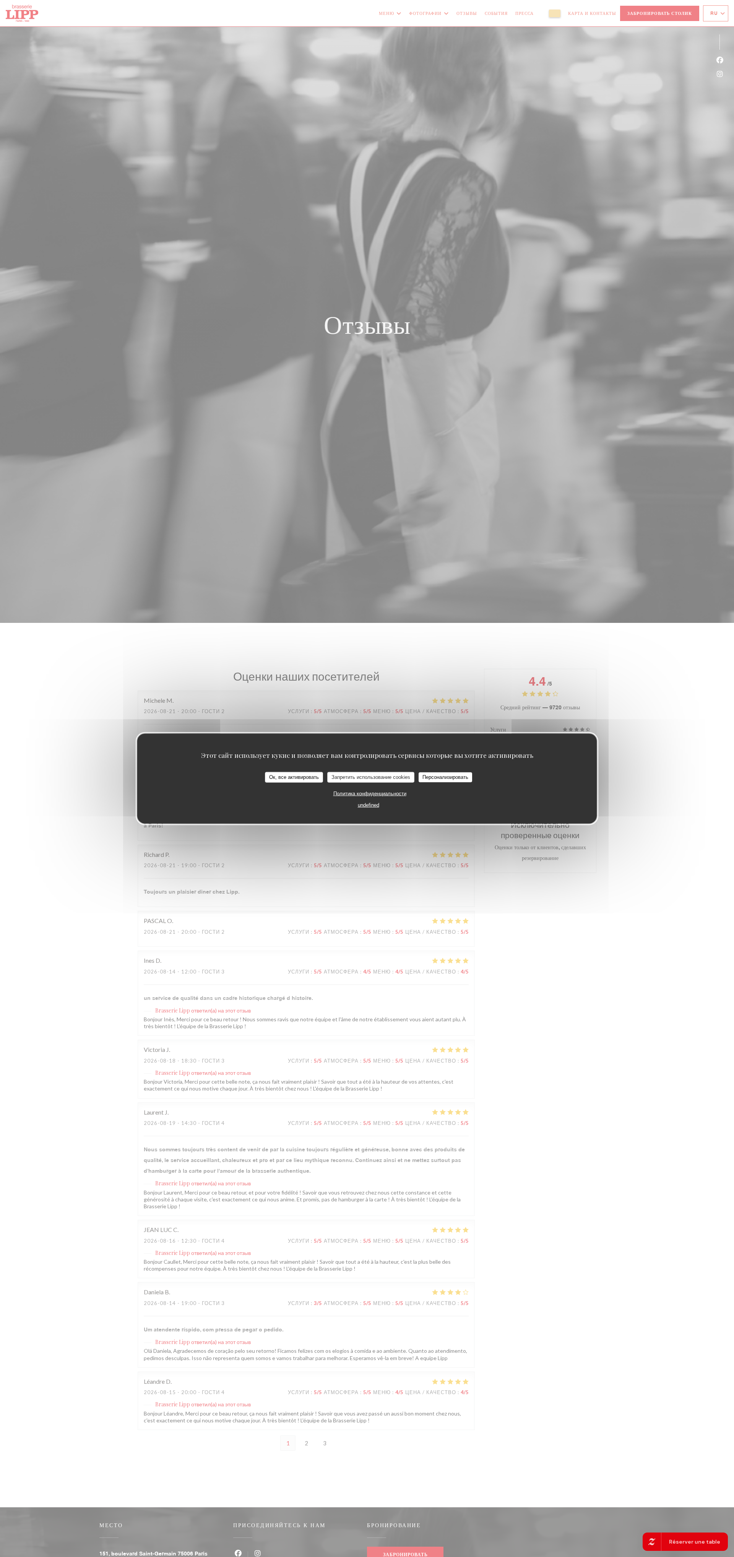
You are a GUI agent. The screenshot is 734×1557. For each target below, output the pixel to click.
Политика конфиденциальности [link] (369, 793)
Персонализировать (445, 777)
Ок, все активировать (294, 777)
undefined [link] (368, 805)
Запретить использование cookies (370, 777)
